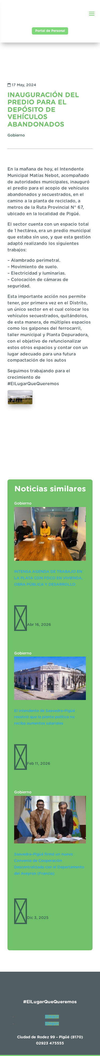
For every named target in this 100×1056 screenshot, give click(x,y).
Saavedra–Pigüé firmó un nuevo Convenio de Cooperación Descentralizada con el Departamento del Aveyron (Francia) (48, 887)
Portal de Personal (50, 30)
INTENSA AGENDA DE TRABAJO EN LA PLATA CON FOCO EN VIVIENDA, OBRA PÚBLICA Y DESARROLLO (48, 578)
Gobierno (22, 503)
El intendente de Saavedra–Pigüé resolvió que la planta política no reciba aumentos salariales (44, 717)
